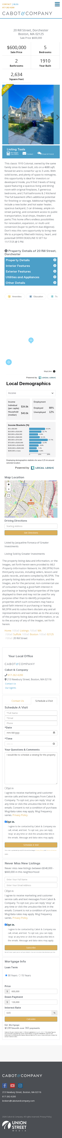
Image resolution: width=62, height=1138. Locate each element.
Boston (34, 634)
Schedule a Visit (44, 700)
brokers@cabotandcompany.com (18, 1100)
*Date (8, 727)
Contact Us (10, 683)
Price (8, 986)
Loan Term (11, 967)
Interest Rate (13, 1007)
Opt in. (11, 821)
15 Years (26, 975)
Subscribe (31, 947)
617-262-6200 (8, 7)
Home (8, 630)
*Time (8, 738)
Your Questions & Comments (22, 749)
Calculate (31, 1019)
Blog (16, 4)
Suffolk (17, 634)
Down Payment (14, 997)
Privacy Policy (20, 815)
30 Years (12, 975)
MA (39, 630)
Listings (24, 630)
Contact (6, 4)
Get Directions (31, 532)
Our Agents (10, 687)
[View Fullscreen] (8, 495)
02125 (50, 634)
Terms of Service (51, 850)
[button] (4, 114)
